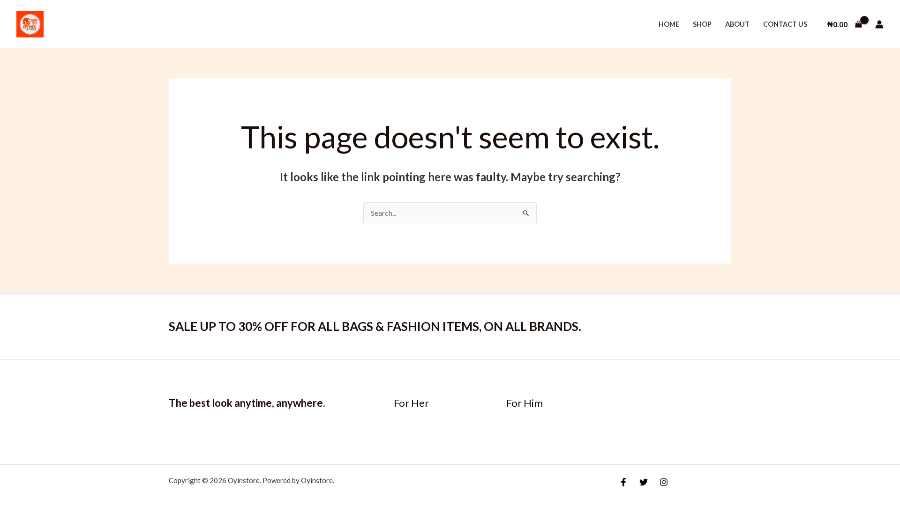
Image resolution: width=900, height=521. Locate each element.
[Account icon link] (879, 24)
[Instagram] (664, 482)
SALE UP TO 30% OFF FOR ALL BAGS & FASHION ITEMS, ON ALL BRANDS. (375, 326)
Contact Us (785, 24)
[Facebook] (623, 482)
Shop (702, 24)
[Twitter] (643, 482)
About (737, 24)
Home (669, 24)
